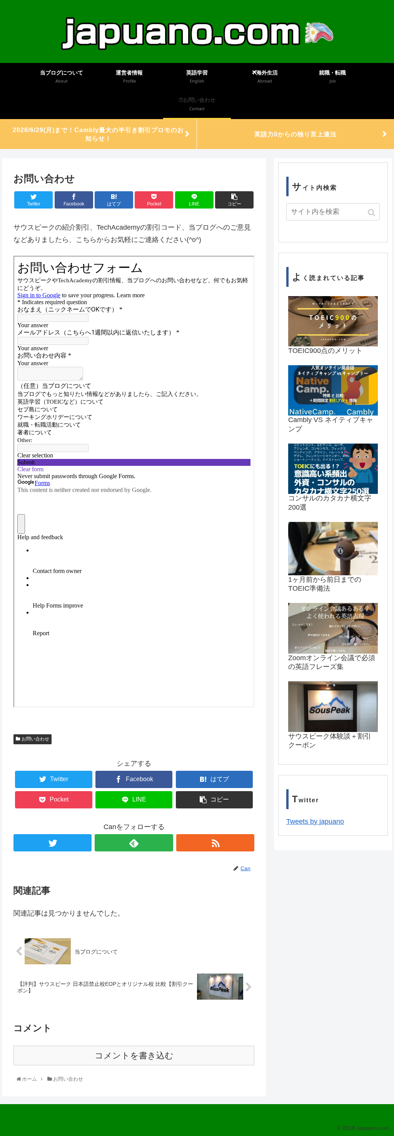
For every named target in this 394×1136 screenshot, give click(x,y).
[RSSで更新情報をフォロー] (215, 842)
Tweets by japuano (315, 821)
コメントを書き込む (134, 1055)
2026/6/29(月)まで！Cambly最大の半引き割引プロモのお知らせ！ (98, 134)
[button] (372, 212)
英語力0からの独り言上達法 (295, 134)
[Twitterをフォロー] (52, 842)
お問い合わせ (35, 739)
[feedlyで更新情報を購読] (134, 842)
